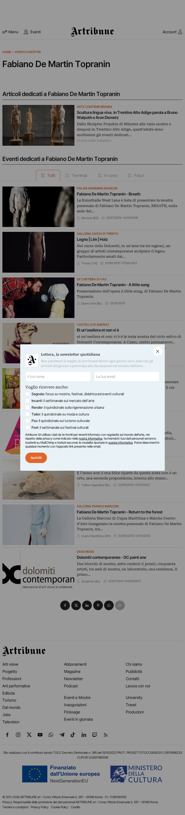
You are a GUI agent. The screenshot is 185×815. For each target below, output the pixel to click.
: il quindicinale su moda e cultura (60, 414)
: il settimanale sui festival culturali (60, 427)
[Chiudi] (157, 351)
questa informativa (120, 442)
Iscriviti (36, 458)
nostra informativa (90, 438)
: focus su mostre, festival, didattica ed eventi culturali (78, 394)
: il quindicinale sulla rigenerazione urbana (68, 407)
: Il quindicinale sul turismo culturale (61, 421)
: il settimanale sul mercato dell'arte (63, 401)
